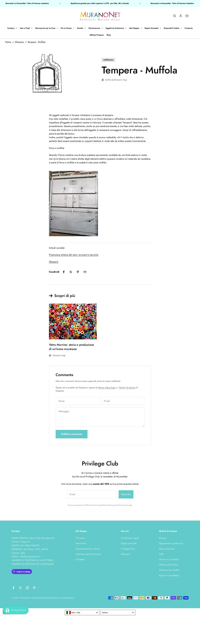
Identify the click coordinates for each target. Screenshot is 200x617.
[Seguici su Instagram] (27, 588)
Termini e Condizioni (169, 559)
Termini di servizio (127, 387)
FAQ (161, 554)
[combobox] (82, 612)
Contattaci (80, 559)
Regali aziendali (128, 543)
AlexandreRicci (68, 597)
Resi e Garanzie (167, 548)
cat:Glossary (108, 59)
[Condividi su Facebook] (63, 272)
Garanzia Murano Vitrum (88, 548)
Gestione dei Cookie (169, 570)
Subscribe (126, 494)
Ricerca (162, 538)
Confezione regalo (130, 538)
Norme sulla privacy (107, 387)
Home (8, 42)
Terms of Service (123, 505)
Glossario (19, 42)
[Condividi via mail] (85, 272)
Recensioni (81, 543)
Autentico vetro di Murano (88, 554)
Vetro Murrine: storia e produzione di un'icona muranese (71, 346)
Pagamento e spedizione (171, 543)
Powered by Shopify (40, 597)
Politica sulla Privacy (108, 505)
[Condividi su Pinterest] (78, 272)
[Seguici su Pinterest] (34, 588)
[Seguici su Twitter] (20, 588)
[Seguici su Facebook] (13, 588)
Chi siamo (80, 538)
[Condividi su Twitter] (70, 272)
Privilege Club (128, 548)
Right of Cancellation (169, 575)
